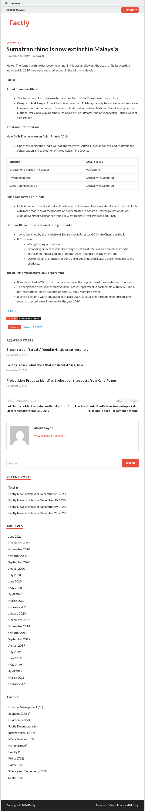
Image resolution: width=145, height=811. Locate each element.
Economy (14, 713)
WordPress (117, 805)
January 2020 (17, 613)
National (14, 745)
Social (12, 777)
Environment (14, 43)
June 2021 (15, 536)
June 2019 (15, 658)
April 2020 (15, 594)
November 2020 (19, 549)
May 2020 (15, 587)
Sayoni (40, 55)
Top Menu (15, 3)
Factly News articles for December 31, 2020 (37, 494)
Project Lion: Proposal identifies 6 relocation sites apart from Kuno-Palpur (61, 380)
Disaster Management (22, 707)
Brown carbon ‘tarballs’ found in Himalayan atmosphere (47, 349)
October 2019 (17, 632)
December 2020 (18, 543)
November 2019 (19, 626)
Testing (13, 487)
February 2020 (17, 607)
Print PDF (12, 310)
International (16, 732)
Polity (12, 764)
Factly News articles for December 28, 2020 (37, 513)
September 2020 (19, 562)
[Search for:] (72, 463)
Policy (12, 758)
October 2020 (17, 555)
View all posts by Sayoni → (50, 435)
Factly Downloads (20, 726)
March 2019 (16, 677)
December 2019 (18, 619)
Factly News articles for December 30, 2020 (37, 500)
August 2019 (16, 645)
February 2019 (17, 684)
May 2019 (15, 664)
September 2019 (19, 639)
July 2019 (14, 652)
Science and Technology (23, 771)
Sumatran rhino (29, 318)
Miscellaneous (17, 739)
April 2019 (15, 671)
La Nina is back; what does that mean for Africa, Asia (44, 365)
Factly (19, 22)
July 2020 (14, 575)
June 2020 (15, 581)
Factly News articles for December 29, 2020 (37, 506)
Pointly (13, 752)
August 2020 (16, 568)
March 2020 (16, 600)
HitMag (133, 805)
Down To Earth (32, 326)
